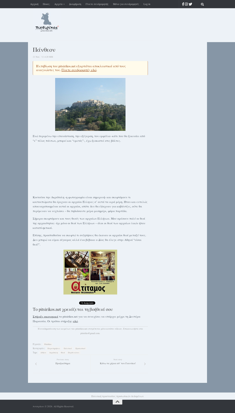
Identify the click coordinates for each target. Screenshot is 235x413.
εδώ (75, 321)
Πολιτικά (68, 348)
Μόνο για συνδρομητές (126, 4)
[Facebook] (183, 4)
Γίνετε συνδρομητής (97, 4)
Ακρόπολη (53, 352)
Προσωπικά (80, 348)
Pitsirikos (47, 344)
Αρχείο (58, 4)
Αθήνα (43, 352)
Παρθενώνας (73, 352)
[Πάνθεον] (90, 104)
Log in (147, 4)
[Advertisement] (90, 168)
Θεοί (63, 352)
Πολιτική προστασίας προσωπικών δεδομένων (117, 396)
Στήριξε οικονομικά (45, 316)
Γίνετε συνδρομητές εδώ (79, 70)
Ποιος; (46, 4)
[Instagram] (186, 4)
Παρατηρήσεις (53, 348)
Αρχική (34, 4)
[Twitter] (190, 4)
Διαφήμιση (75, 4)
